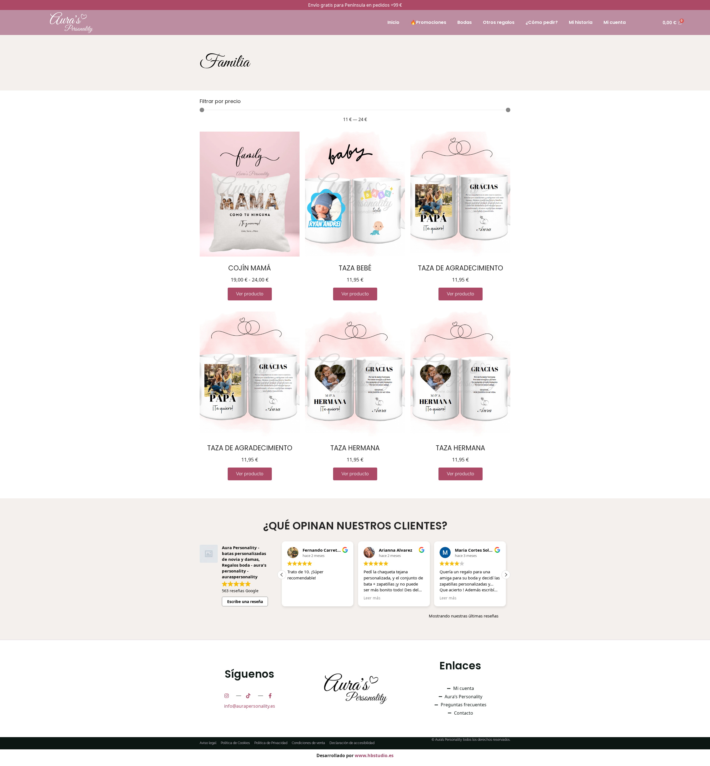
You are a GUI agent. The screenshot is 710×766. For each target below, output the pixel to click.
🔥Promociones (428, 22)
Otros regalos (498, 22)
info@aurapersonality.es (249, 706)
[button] (506, 575)
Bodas (464, 22)
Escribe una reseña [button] (245, 601)
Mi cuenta (615, 22)
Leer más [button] (372, 598)
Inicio (393, 22)
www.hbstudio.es (374, 755)
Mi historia (580, 22)
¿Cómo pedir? (542, 22)
